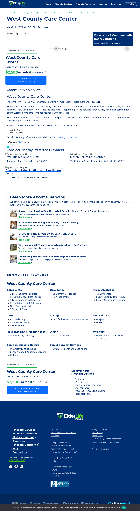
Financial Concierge (25, 450)
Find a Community (24, 443)
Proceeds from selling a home (90, 396)
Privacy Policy (97, 438)
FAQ (15, 454)
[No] (137, 508)
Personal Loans (82, 399)
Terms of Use (97, 441)
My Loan (130, 4)
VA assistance (82, 387)
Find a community (21, 13)
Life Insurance (82, 393)
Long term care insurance (88, 390)
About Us (103, 4)
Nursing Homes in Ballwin (64, 13)
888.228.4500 (17, 466)
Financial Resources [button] (85, 4)
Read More (24, 222)
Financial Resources (25, 439)
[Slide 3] (93, 89)
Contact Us (116, 4)
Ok (123, 507)
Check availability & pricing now (26, 80)
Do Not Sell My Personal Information (106, 444)
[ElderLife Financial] (17, 4)
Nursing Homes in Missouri (41, 13)
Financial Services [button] (63, 4)
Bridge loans (81, 384)
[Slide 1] (85, 89)
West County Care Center (65, 143)
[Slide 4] (97, 89)
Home (48, 4)
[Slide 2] (89, 89)
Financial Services (23, 435)
